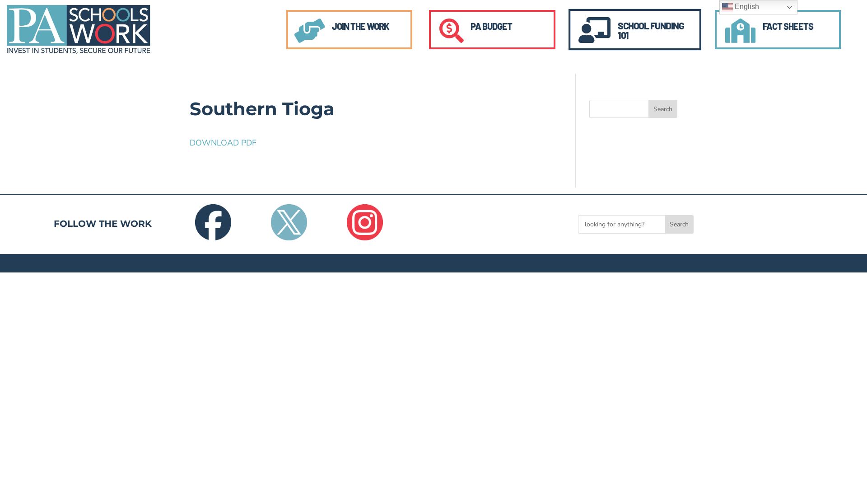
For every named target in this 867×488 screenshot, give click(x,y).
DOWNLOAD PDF (223, 142)
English (746, 6)
